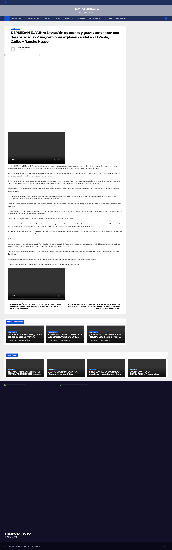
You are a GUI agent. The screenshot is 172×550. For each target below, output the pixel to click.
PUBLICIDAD (69, 18)
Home (166, 546)
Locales (81, 18)
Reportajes (121, 18)
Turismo (58, 18)
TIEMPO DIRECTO (86, 9)
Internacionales (32, 18)
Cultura (108, 18)
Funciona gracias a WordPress (13, 546)
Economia (47, 18)
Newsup (29, 546)
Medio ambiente (95, 18)
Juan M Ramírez (25, 47)
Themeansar (37, 546)
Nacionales (16, 18)
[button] (162, 18)
